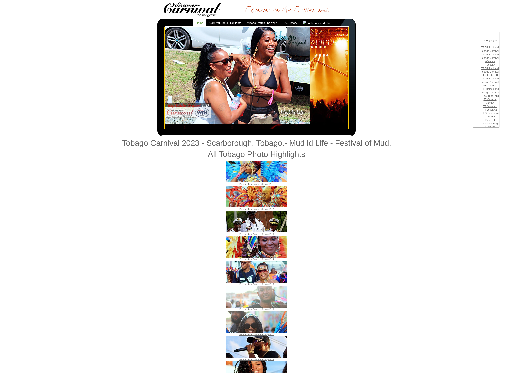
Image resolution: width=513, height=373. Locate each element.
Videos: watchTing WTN (262, 22)
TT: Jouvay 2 (490, 110)
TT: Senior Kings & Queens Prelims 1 (490, 116)
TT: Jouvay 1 (490, 106)
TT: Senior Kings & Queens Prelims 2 (490, 127)
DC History (290, 22)
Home (199, 22)
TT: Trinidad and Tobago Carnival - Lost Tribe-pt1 (490, 72)
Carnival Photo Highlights (225, 22)
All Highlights (490, 40)
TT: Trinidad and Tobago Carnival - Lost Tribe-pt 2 (490, 82)
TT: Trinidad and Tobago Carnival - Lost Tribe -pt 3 (490, 92)
